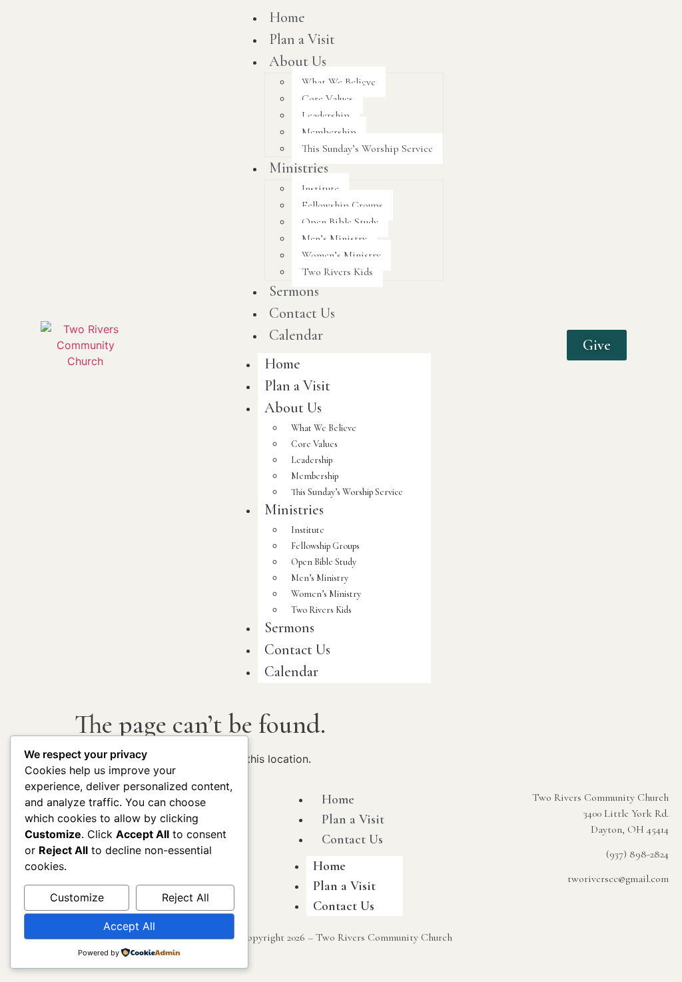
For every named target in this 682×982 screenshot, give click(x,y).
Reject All (185, 897)
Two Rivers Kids (337, 271)
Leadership (326, 115)
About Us (297, 61)
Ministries (298, 168)
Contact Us (302, 313)
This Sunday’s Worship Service (367, 148)
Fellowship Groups (342, 205)
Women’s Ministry (341, 255)
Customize (77, 897)
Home (282, 363)
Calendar (296, 335)
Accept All (129, 926)
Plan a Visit (302, 39)
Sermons (294, 291)
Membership (329, 132)
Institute (320, 188)
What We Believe (339, 82)
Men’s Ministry (334, 238)
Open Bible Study (340, 222)
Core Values (327, 98)
